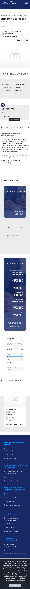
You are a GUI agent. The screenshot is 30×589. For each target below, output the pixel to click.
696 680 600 (10, 527)
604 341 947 (7, 116)
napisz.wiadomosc (15, 119)
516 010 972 (9, 550)
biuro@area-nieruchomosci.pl (15, 553)
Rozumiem (15, 585)
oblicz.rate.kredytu (11, 36)
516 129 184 (9, 524)
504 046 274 (10, 501)
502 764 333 (10, 477)
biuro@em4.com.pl (12, 531)
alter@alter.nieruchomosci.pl (15, 481)
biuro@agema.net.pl (12, 458)
